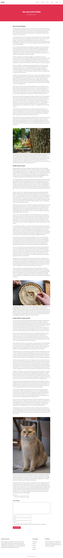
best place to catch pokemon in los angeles (21, 497)
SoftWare (56, 2)
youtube (47, 374)
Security (52, 2)
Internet (47, 2)
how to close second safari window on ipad (21, 495)
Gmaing (42, 2)
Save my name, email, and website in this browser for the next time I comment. (30, 524)
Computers (37, 2)
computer (15, 106)
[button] (60, 2)
